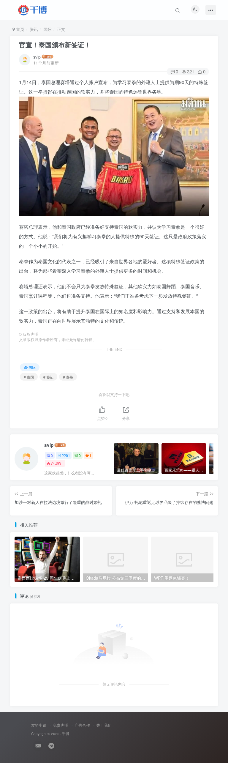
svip (37, 57)
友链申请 (39, 725)
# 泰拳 (68, 376)
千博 (65, 733)
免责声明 (60, 725)
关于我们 (104, 725)
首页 (19, 29)
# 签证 (48, 376)
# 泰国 (29, 376)
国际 (47, 29)
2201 (66, 455)
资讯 (34, 29)
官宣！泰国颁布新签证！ (55, 44)
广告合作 (82, 725)
